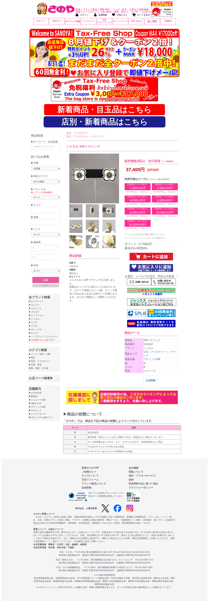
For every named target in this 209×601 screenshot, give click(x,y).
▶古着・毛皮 (35, 364)
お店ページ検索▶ (41, 378)
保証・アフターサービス (142, 475)
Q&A (131, 479)
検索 (45, 280)
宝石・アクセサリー (77, 133)
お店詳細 (150, 380)
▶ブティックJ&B (37, 407)
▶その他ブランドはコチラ (41, 340)
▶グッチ (33, 322)
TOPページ (40, 21)
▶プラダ (33, 326)
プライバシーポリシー (141, 487)
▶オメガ (33, 333)
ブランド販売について (94, 483)
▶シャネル (34, 319)
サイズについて (88, 21)
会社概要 (133, 468)
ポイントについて (120, 21)
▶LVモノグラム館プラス (41, 417)
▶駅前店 (33, 396)
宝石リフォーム (90, 479)
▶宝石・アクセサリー (39, 361)
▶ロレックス (35, 329)
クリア (46, 285)
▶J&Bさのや (35, 403)
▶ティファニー (36, 315)
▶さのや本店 (35, 393)
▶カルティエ (35, 308)
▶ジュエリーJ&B (37, 400)
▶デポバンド (35, 410)
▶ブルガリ (34, 312)
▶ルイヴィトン (36, 301)
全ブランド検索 (72, 21)
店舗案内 (168, 21)
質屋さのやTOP (90, 468)
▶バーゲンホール (37, 414)
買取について (136, 471)
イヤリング (98, 136)
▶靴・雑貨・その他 (38, 368)
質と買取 (152, 21)
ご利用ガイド (56, 21)
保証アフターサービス (104, 21)
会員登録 (86, 487)
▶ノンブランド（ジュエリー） (44, 336)
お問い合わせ (136, 21)
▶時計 (32, 357)
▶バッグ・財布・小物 (39, 354)
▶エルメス (34, 305)
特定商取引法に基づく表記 (143, 483)
